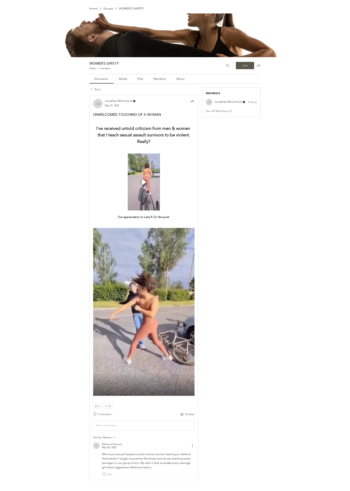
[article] (143, 287)
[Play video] (144, 181)
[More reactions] (108, 406)
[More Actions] (192, 445)
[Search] (227, 65)
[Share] (192, 101)
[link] (101, 78)
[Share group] (258, 65)
